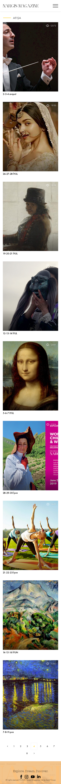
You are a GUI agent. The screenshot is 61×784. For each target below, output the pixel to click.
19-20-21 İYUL (10, 253)
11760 (53, 584)
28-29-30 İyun (10, 492)
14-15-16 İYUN (10, 652)
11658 (53, 185)
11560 (53, 663)
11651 (53, 504)
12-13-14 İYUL (10, 333)
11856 (53, 105)
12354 (53, 424)
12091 (53, 344)
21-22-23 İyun (10, 572)
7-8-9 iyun (8, 732)
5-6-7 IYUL (8, 413)
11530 (53, 265)
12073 (53, 25)
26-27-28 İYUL (10, 173)
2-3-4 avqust (9, 94)
